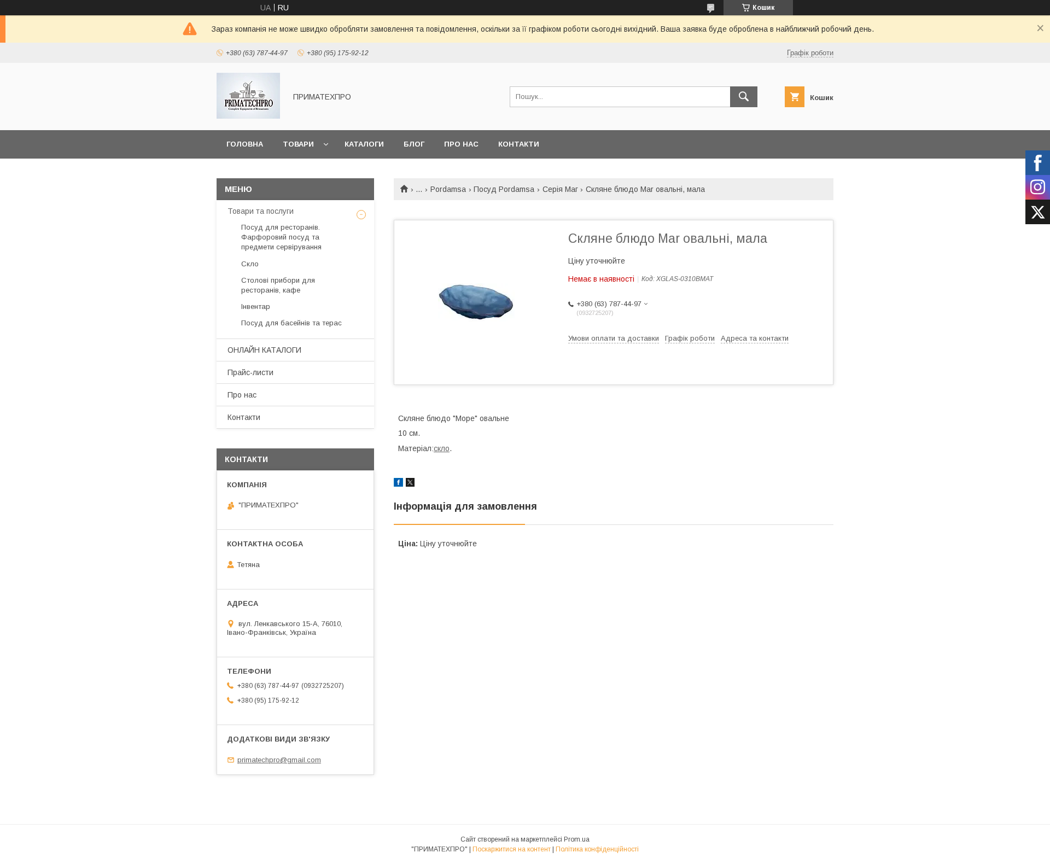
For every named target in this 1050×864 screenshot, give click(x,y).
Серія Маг (560, 189)
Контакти (518, 144)
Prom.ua (577, 839)
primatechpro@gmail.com (279, 760)
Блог (414, 144)
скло (442, 448)
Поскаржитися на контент (511, 849)
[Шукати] (743, 96)
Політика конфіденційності (597, 849)
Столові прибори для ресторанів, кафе (278, 285)
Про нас (461, 144)
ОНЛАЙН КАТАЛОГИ (264, 350)
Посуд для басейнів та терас (291, 323)
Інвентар (255, 306)
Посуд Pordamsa (504, 189)
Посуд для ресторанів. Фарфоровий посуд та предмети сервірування (281, 237)
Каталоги (364, 144)
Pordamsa (448, 189)
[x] (410, 484)
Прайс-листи (250, 372)
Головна (244, 144)
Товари (298, 144)
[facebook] (398, 484)
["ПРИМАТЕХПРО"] (248, 116)
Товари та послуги (261, 211)
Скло (250, 264)
